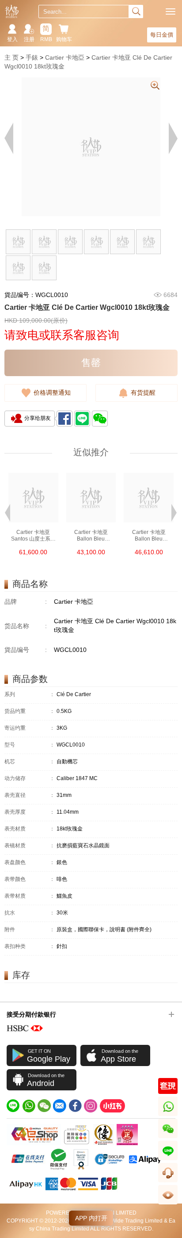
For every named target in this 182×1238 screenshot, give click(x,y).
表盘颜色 (29, 862)
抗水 (29, 913)
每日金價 (161, 34)
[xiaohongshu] (112, 1105)
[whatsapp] (28, 1105)
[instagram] (90, 1105)
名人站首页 (11, 11)
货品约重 (29, 711)
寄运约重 (29, 728)
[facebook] (75, 1105)
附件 (29, 930)
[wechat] (44, 1105)
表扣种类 (29, 946)
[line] (13, 1105)
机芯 (29, 762)
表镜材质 (29, 846)
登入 (12, 39)
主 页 (11, 57)
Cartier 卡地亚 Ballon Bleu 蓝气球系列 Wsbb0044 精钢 (91, 535)
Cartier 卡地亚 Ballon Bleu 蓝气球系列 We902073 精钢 (148, 535)
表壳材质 (29, 829)
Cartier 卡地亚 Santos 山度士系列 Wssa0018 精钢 (33, 535)
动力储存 (29, 778)
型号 (29, 745)
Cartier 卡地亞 (64, 57)
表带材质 (29, 896)
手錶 (32, 57)
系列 (29, 694)
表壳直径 (29, 795)
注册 (29, 39)
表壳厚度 (29, 812)
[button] (7, 512)
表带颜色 (29, 879)
